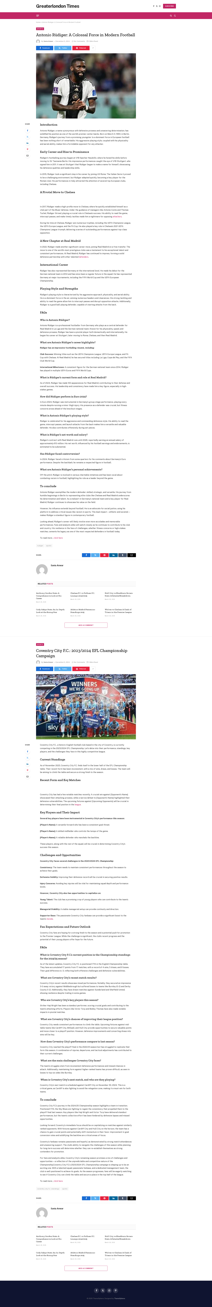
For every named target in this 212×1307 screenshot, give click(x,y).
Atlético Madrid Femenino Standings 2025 (82, 610)
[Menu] (37, 15)
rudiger (40, 546)
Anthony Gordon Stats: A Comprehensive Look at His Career (48, 596)
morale (49, 919)
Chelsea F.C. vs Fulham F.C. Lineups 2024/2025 (82, 594)
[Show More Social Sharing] (93, 48)
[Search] (171, 15)
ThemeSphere (119, 1298)
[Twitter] (27, 136)
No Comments (79, 41)
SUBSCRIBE (169, 6)
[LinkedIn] (27, 143)
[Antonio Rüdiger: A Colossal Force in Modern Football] (86, 86)
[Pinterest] (27, 149)
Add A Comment (86, 625)
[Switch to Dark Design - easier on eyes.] (174, 16)
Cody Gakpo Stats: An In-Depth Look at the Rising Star (50, 610)
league (78, 804)
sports (48, 546)
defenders (83, 257)
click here (58, 538)
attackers (117, 216)
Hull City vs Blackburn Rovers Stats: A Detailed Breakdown (119, 594)
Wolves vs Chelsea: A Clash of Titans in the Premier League (118, 610)
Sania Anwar (48, 41)
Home (38, 22)
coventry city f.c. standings (48, 1189)
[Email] (27, 155)
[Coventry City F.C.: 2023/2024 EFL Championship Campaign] (86, 706)
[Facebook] (27, 130)
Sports (40, 29)
